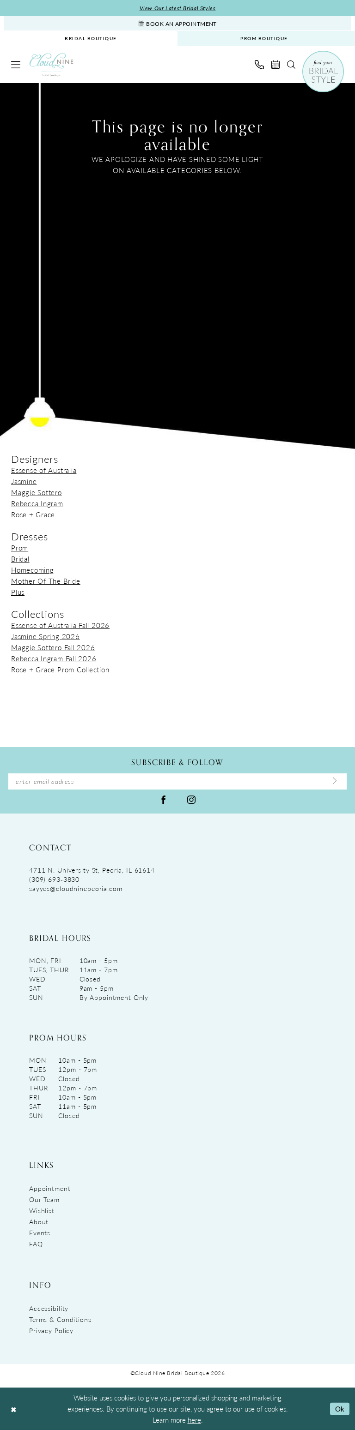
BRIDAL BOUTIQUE (91, 38)
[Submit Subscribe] (335, 781)
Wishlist (42, 1210)
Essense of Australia (43, 470)
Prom (19, 547)
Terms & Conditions (60, 1319)
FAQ (36, 1243)
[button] (15, 64)
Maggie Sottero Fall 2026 (53, 647)
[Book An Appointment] (275, 64)
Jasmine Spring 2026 (45, 636)
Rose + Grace (33, 514)
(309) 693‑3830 (54, 879)
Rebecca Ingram (37, 503)
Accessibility (48, 1308)
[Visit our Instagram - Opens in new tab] (191, 799)
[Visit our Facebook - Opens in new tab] (163, 799)
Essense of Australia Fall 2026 (60, 625)
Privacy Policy (51, 1330)
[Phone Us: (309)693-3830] (259, 64)
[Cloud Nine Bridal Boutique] (51, 64)
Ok (340, 1408)
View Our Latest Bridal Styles (178, 8)
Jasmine (24, 481)
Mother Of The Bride (45, 581)
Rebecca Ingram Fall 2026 (53, 658)
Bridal (20, 558)
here (194, 1419)
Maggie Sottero (36, 492)
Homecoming (32, 569)
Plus (17, 592)
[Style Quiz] (323, 71)
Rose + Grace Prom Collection (60, 669)
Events (39, 1232)
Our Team (44, 1199)
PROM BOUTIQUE (264, 38)
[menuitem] (91, 38)
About (39, 1221)
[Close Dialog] (13, 1409)
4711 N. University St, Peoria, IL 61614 (92, 869)
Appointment (50, 1188)
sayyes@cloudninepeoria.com (75, 888)
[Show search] (291, 64)
